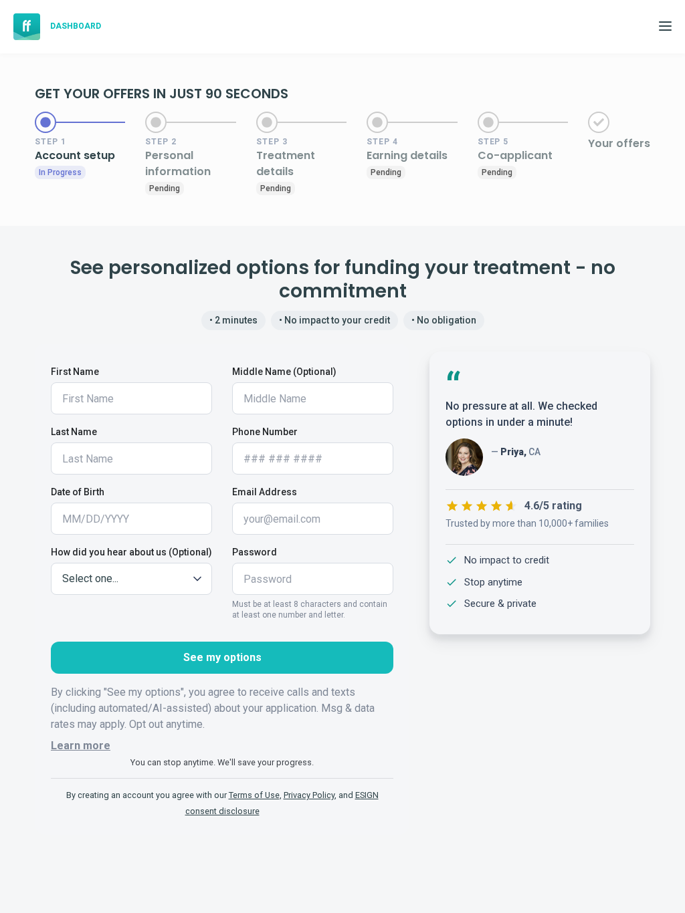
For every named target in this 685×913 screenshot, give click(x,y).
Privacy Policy (309, 795)
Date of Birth (77, 492)
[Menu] (668, 26)
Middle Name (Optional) (284, 371)
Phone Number (265, 431)
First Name (75, 371)
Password (254, 552)
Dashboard (75, 26)
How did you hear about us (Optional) (131, 552)
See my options (222, 657)
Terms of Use (254, 795)
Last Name (74, 431)
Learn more (80, 745)
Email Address (264, 492)
